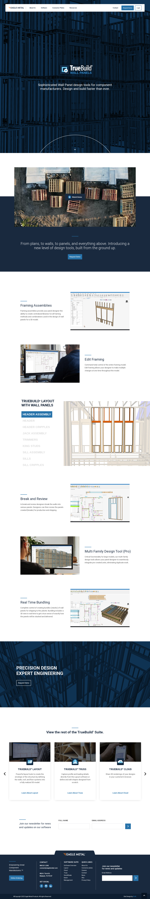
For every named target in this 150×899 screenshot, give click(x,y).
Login (138, 8)
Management (68, 880)
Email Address (99, 820)
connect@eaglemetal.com (49, 868)
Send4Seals (68, 875)
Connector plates (87, 868)
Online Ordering (16, 878)
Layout (66, 868)
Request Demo (127, 8)
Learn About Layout (30, 793)
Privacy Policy (86, 880)
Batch (66, 877)
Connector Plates (58, 8)
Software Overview (70, 865)
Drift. (135, 896)
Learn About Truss (75, 793)
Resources (73, 8)
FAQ (83, 877)
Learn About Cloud (120, 793)
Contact (115, 8)
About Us (32, 8)
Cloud (66, 870)
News (83, 875)
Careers (84, 870)
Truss (65, 873)
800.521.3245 (44, 865)
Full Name (63, 820)
